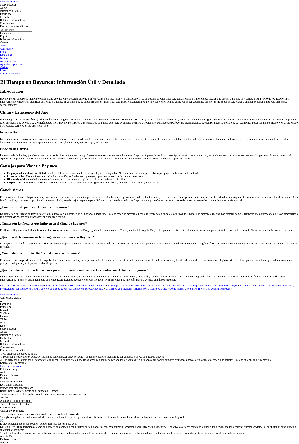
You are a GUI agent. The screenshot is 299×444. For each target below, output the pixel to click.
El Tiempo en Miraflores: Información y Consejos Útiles (136, 288)
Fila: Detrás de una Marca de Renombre (22, 285)
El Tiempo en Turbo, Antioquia (86, 288)
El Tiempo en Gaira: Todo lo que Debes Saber (41, 288)
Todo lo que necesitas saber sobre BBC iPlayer (211, 285)
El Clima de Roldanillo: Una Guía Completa (159, 285)
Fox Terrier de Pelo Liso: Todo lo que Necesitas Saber (75, 285)
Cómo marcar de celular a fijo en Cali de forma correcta (199, 288)
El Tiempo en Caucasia (120, 285)
